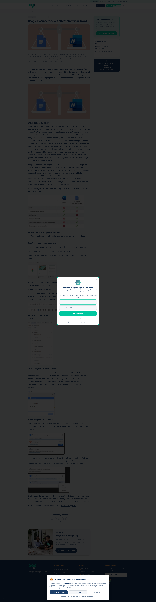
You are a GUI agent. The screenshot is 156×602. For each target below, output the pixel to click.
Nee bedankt (78, 318)
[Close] (96, 279)
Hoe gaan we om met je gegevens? (79, 322)
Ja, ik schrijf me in (78, 313)
